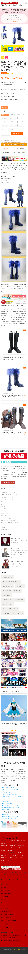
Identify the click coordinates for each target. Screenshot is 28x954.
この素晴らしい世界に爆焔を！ (11, 807)
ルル (8, 860)
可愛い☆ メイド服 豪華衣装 (8, 921)
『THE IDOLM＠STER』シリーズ (9, 494)
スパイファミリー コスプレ (10, 805)
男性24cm (13, 121)
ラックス (10, 857)
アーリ (19, 852)
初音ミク (13, 840)
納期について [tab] (6, 152)
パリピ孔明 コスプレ (8, 803)
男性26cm (21, 125)
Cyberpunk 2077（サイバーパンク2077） (11, 525)
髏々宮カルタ (21, 845)
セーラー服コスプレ (6, 918)
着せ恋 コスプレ (7, 801)
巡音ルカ (3, 843)
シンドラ (21, 855)
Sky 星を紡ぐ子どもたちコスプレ (12, 796)
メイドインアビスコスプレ (10, 794)
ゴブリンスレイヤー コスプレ (11, 817)
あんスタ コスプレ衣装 (9, 787)
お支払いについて (6, 890)
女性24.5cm (13, 118)
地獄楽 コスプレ (7, 814)
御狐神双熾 (12, 845)
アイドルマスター (5, 506)
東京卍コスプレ (7, 792)
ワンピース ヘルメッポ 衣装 (10, 608)
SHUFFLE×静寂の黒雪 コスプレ (11, 581)
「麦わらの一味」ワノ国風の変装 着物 (13, 599)
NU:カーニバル (4, 513)
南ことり (3, 850)
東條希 (18, 848)
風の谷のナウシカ (7, 604)
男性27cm (13, 129)
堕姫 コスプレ (20, 586)
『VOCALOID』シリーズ (7, 497)
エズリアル (3, 857)
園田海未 (10, 850)
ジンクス (16, 857)
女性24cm (4, 118)
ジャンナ (21, 857)
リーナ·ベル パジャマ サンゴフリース (13, 613)
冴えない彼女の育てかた (7, 529)
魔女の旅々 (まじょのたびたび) (8, 520)
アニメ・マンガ (15, 17)
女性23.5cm (21, 114)
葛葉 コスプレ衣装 (15, 538)
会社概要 (3, 887)
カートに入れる (17, 133)
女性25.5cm (5, 121)
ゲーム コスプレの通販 (7, 914)
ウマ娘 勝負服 (6, 595)
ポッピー (3, 860)
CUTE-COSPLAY (16, 949)
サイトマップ (4, 927)
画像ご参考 (4, 107)
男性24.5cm (21, 121)
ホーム (10, 15)
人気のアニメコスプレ (7, 911)
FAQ (2, 903)
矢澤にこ (12, 848)
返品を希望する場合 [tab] (19, 152)
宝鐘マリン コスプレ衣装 (17, 561)
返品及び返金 (4, 896)
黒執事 (2, 504)
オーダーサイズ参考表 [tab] (18, 149)
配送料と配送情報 (6, 893)
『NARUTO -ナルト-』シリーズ (8, 492)
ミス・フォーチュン (6, 855)
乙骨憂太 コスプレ (8, 577)
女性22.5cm (5, 114)
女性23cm (13, 114)
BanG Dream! (4, 511)
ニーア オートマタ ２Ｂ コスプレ (11, 590)
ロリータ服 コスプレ (6, 924)
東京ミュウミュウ (5, 515)
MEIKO (9, 843)
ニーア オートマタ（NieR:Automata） (10, 522)
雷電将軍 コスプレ (8, 586)
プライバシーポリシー (7, 900)
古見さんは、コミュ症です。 (8, 527)
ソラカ (14, 855)
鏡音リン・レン (21, 840)
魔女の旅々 (6, 809)
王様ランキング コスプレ (10, 819)
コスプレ (17, 15)
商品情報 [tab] (6, 149)
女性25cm (21, 118)
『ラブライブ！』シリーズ (7, 499)
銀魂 (2, 501)
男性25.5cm (13, 125)
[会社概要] (14, 745)
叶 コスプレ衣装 (15, 548)
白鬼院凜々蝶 (4, 845)
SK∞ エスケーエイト (6, 518)
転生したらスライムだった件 (15, 19)
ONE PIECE (4, 508)
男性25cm (4, 125)
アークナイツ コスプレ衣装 (10, 790)
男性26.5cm (5, 129)
